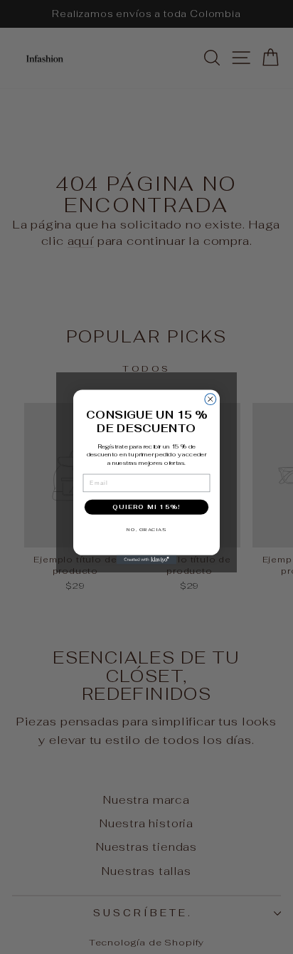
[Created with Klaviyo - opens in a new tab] (147, 560)
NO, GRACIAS (146, 529)
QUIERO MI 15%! (146, 506)
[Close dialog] (210, 399)
